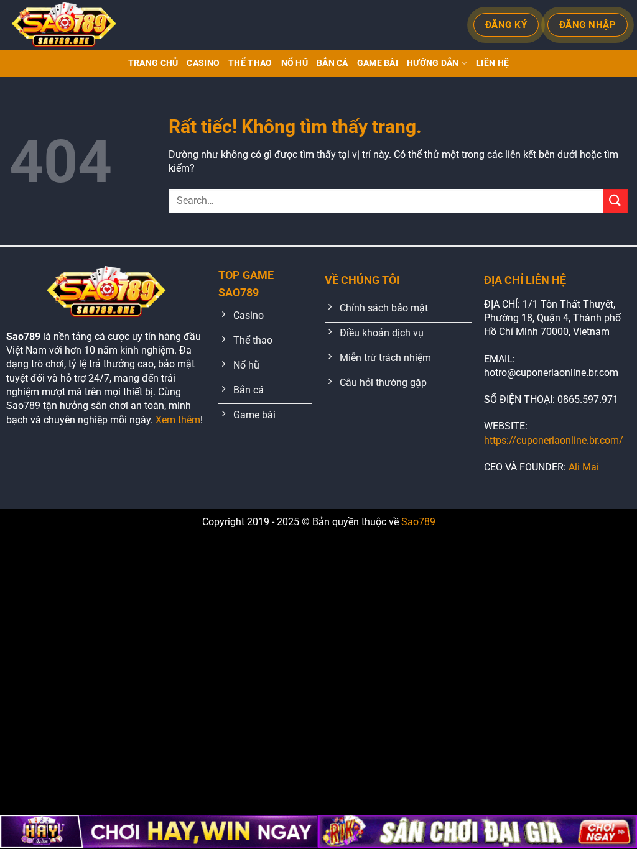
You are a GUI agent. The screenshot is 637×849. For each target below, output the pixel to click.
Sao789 (418, 522)
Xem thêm (178, 420)
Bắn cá (332, 63)
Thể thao (250, 63)
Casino (203, 63)
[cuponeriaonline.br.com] (68, 25)
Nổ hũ (294, 63)
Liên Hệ (492, 63)
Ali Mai (584, 467)
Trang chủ (153, 63)
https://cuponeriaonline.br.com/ (553, 440)
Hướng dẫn (433, 63)
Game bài (377, 63)
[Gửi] (615, 201)
